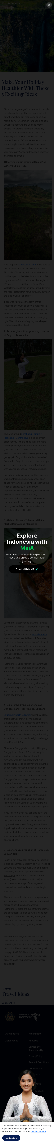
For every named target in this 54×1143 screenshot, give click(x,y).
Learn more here (38, 1131)
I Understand (11, 1138)
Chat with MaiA (25, 569)
